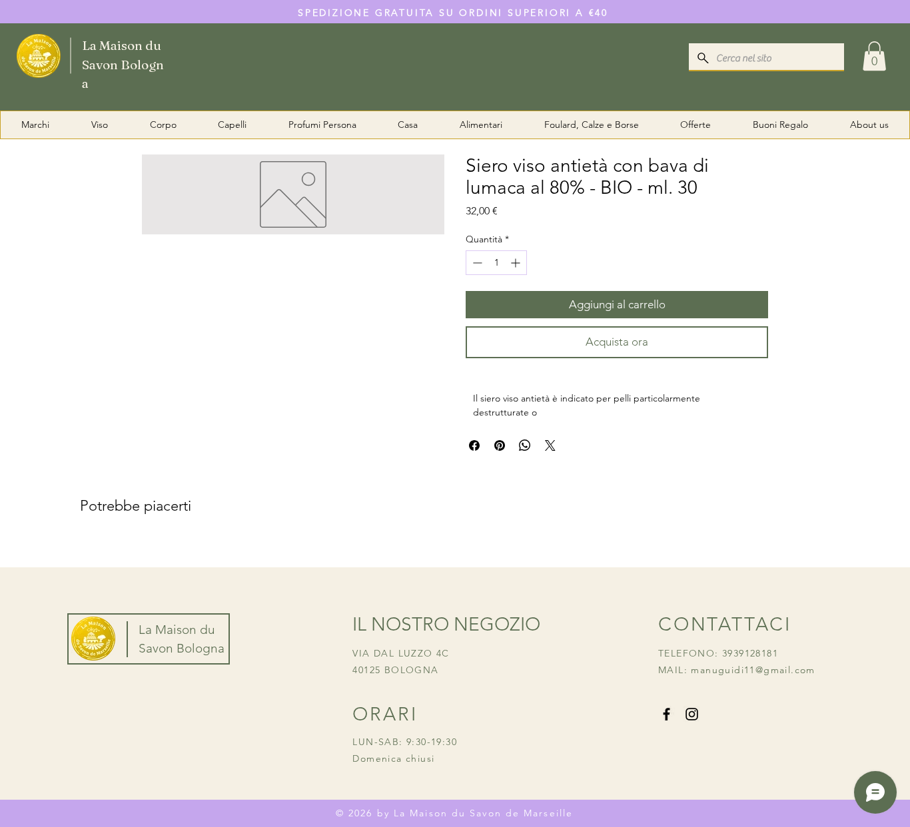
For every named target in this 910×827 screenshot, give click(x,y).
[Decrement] (476, 262)
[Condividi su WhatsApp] (525, 445)
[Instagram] (691, 714)
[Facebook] (666, 714)
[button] (874, 56)
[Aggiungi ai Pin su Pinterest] (500, 445)
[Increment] (516, 262)
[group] (455, 549)
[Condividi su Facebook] (474, 445)
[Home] (94, 55)
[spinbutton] (496, 262)
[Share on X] (550, 445)
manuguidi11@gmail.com (753, 670)
